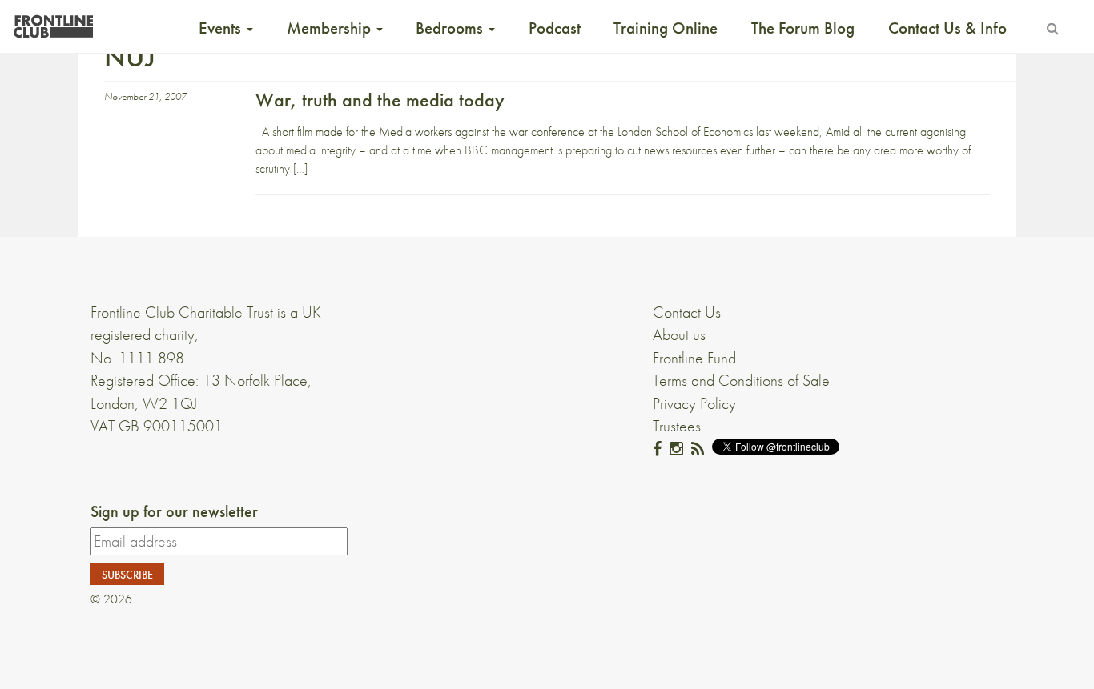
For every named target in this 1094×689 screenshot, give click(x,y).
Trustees (677, 425)
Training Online (665, 28)
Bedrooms (451, 28)
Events (222, 28)
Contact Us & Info (947, 28)
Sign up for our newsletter (174, 511)
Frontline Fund (694, 357)
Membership (331, 28)
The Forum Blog (803, 28)
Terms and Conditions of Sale (741, 380)
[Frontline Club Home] (53, 22)
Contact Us (687, 312)
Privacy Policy (694, 403)
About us (679, 334)
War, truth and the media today (380, 99)
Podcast (555, 28)
